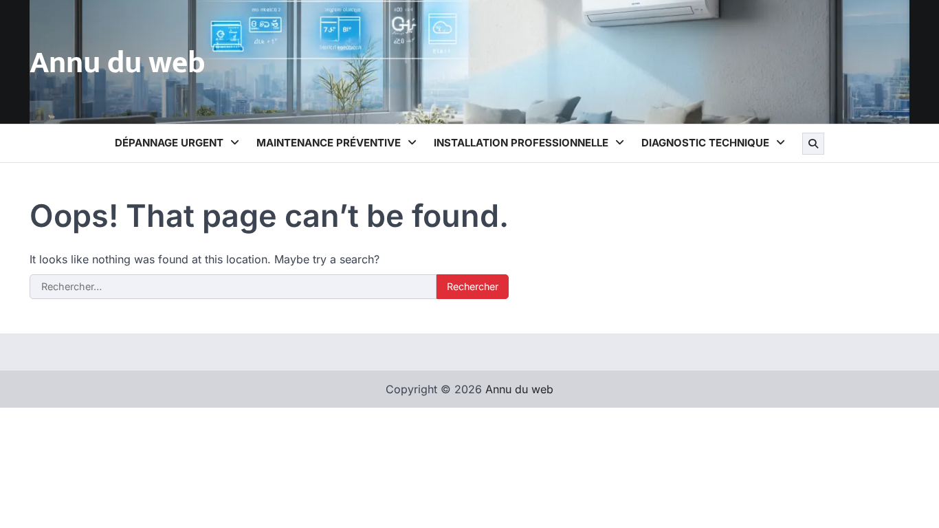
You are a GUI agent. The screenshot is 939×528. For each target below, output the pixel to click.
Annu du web (118, 63)
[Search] (813, 143)
